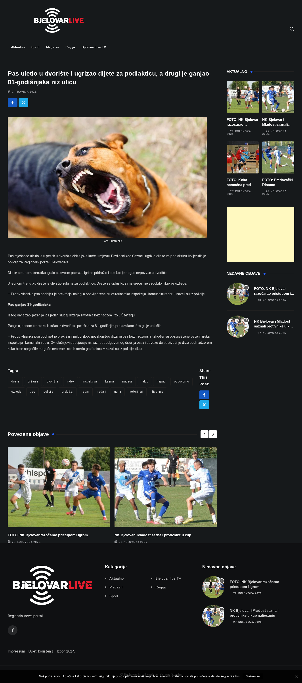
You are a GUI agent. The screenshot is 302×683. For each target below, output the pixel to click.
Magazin (52, 47)
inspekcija (90, 381)
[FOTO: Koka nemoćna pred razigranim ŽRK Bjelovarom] (243, 157)
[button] (204, 434)
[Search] (292, 28)
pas (32, 391)
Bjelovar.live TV (94, 47)
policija (48, 391)
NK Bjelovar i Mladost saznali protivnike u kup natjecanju (274, 326)
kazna (109, 381)
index (70, 381)
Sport (35, 47)
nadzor (127, 381)
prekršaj (67, 391)
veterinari (136, 391)
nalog (144, 381)
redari (101, 391)
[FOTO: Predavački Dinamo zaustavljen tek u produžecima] (278, 157)
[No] (296, 676)
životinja (157, 391)
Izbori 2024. (66, 651)
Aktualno (18, 47)
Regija (70, 47)
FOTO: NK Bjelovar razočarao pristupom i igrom (48, 535)
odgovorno (181, 381)
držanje (33, 381)
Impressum (16, 651)
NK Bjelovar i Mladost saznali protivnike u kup (153, 535)
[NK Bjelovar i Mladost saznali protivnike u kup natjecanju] (278, 97)
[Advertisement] (260, 234)
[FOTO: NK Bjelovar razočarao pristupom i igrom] (243, 97)
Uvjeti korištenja (41, 651)
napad (161, 381)
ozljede (16, 391)
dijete (15, 381)
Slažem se (253, 676)
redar (85, 391)
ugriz (117, 391)
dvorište (52, 381)
